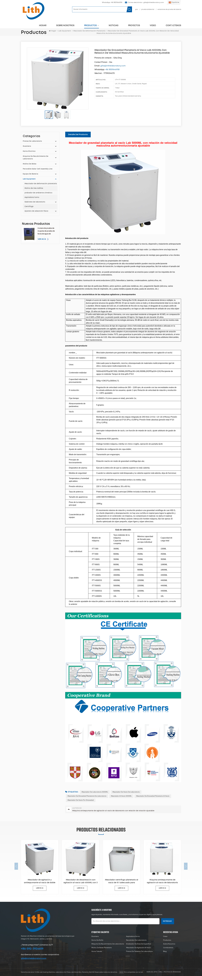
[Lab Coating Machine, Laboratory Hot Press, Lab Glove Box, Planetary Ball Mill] (33, 10)
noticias (113, 25)
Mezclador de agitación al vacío (138, 947)
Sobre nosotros (65, 25)
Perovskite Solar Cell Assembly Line (37, 169)
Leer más (48, 888)
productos (90, 25)
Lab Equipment (64, 31)
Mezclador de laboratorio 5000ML (95, 792)
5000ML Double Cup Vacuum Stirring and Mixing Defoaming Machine (171, 881)
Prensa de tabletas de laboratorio (139, 951)
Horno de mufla (97, 940)
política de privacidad (172, 972)
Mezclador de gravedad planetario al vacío (152, 796)
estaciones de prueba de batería (169, 9)
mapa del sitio (152, 972)
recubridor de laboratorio (136, 940)
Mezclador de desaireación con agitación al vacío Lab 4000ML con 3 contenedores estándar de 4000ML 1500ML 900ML (48, 881)
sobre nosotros (169, 944)
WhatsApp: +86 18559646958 (112, 2)
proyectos (134, 25)
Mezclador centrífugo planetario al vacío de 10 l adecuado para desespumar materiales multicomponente (89, 881)
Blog (165, 951)
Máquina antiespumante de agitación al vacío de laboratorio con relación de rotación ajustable (130, 881)
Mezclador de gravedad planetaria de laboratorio (87, 796)
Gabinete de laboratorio (35, 202)
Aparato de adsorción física (36, 211)
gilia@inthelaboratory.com (33, 958)
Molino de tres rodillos (34, 188)
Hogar (42, 25)
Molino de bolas (29, 164)
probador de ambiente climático (38, 192)
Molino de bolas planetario (101, 947)
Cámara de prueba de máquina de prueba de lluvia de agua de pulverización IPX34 (46, 231)
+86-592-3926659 (32, 948)
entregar (167, 921)
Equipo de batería (30, 174)
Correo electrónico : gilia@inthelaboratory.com (146, 2)
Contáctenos (173, 25)
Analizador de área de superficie (138, 944)
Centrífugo (29, 206)
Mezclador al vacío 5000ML (121, 796)
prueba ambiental (147, 9)
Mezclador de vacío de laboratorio (126, 792)
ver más (42, 239)
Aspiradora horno (32, 197)
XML (160, 972)
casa (165, 936)
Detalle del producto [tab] (78, 134)
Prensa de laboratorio (32, 141)
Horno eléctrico (29, 151)
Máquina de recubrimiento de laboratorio (35, 157)
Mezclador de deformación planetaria (41, 183)
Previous (16, 866)
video (153, 25)
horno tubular (96, 951)
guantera (27, 146)
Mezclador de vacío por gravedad (81, 800)
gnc (136, 9)
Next (186, 866)
